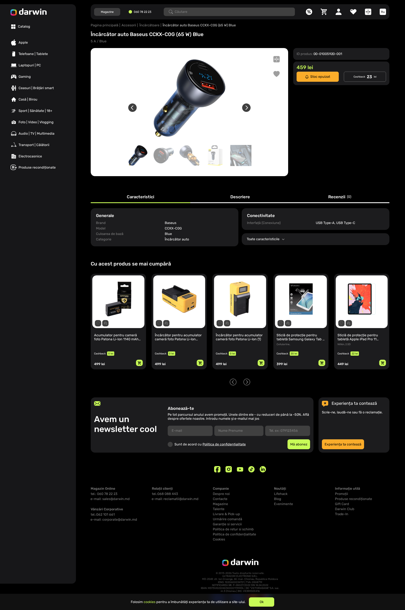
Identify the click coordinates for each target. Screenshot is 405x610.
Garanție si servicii (227, 524)
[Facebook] (217, 469)
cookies (149, 602)
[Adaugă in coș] (139, 363)
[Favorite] (353, 12)
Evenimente (283, 504)
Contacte (220, 499)
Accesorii (129, 25)
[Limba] (383, 12)
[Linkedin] (263, 469)
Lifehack (281, 494)
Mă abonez (298, 444)
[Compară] (368, 12)
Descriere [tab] (240, 197)
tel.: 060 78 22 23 (104, 494)
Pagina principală (104, 25)
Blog (277, 499)
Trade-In (341, 514)
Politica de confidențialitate (224, 444)
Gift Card (342, 504)
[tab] (20, 26)
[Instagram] (228, 469)
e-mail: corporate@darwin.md (114, 519)
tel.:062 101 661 (103, 514)
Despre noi (221, 494)
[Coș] (324, 12)
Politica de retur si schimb (233, 529)
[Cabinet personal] (338, 12)
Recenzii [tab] (339, 197)
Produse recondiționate (353, 499)
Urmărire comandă (227, 519)
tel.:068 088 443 (165, 494)
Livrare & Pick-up (226, 514)
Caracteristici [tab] (140, 197)
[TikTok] (251, 469)
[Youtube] (240, 469)
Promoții (341, 494)
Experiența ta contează (343, 444)
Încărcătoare (149, 25)
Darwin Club (344, 509)
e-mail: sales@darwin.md (110, 499)
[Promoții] (309, 12)
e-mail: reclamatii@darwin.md (175, 499)
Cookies (219, 539)
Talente (218, 509)
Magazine (107, 12)
